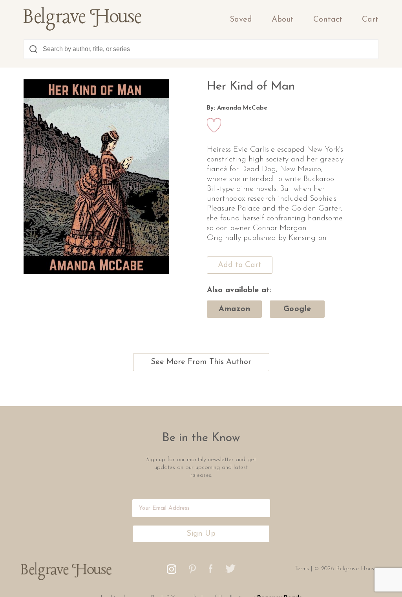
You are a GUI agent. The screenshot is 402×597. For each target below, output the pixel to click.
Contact (327, 20)
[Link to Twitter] (230, 570)
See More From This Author (201, 362)
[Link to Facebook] (210, 570)
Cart (370, 20)
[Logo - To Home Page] (82, 29)
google (297, 309)
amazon (234, 309)
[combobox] (201, 49)
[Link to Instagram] (171, 571)
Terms (302, 569)
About (283, 20)
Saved (241, 20)
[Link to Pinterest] (192, 571)
